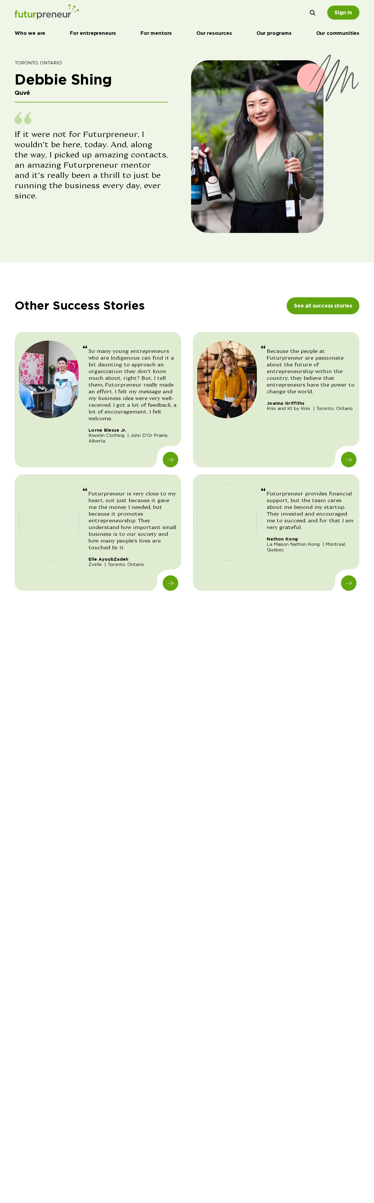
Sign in (343, 12)
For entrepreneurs (93, 33)
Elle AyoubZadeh (109, 559)
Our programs (274, 33)
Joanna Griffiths (286, 403)
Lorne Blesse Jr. (108, 430)
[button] (313, 13)
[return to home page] (47, 12)
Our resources (214, 33)
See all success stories (323, 306)
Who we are (30, 33)
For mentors (156, 33)
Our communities (337, 33)
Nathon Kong (282, 539)
